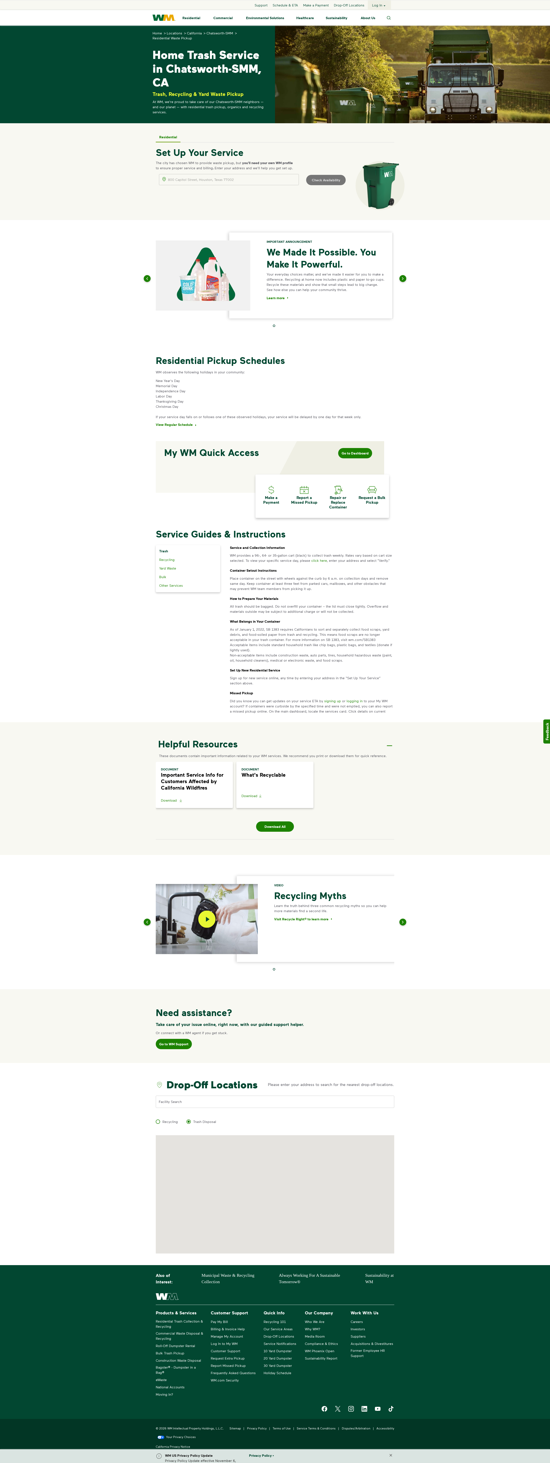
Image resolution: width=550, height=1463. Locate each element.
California (194, 33)
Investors (358, 1329)
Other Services (171, 585)
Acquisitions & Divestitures (372, 1343)
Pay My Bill (219, 1322)
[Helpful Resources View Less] (389, 742)
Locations (174, 33)
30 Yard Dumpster (278, 1365)
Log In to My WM (224, 1343)
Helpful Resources (198, 744)
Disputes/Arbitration (356, 1428)
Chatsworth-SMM (219, 33)
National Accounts (170, 1387)
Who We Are (314, 1322)
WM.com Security (225, 1380)
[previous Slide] (152, 278)
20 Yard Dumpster (278, 1358)
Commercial (223, 18)
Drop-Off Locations (349, 5)
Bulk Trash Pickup (170, 1353)
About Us (368, 18)
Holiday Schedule (277, 1373)
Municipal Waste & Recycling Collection (228, 1278)
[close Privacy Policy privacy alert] (390, 1455)
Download (169, 800)
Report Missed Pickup (228, 1365)
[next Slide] (397, 278)
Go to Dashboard (355, 453)
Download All (275, 826)
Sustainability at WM (379, 1278)
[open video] (207, 919)
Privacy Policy (257, 1428)
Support (261, 5)
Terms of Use (282, 1428)
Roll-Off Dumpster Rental (175, 1346)
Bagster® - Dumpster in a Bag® (176, 1369)
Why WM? (312, 1329)
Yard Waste (167, 568)
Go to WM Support (173, 1044)
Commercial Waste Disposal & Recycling (179, 1335)
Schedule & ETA (285, 5)
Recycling (167, 559)
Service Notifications (280, 1343)
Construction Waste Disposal (178, 1360)
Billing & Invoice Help (228, 1329)
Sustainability (336, 18)
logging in (355, 701)
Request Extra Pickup (228, 1358)
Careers (357, 1322)
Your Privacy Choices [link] (181, 1437)
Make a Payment (316, 5)
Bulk (162, 577)
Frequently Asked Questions (233, 1373)
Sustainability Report (321, 1358)
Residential (191, 18)
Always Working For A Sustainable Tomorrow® (309, 1278)
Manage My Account (227, 1336)
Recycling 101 (275, 1322)
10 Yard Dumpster (278, 1351)
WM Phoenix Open (319, 1351)
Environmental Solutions (265, 18)
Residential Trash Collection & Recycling (179, 1323)
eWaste (161, 1380)
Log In (377, 5)
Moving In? (164, 1394)
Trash (163, 551)
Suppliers (358, 1336)
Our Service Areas (278, 1329)
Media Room (315, 1336)
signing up (332, 701)
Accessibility (385, 1428)
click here (319, 560)
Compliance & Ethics (321, 1343)
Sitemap (235, 1428)
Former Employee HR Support (368, 1353)
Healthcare (305, 18)
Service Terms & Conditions (316, 1428)
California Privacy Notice (173, 1446)
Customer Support (225, 1351)
